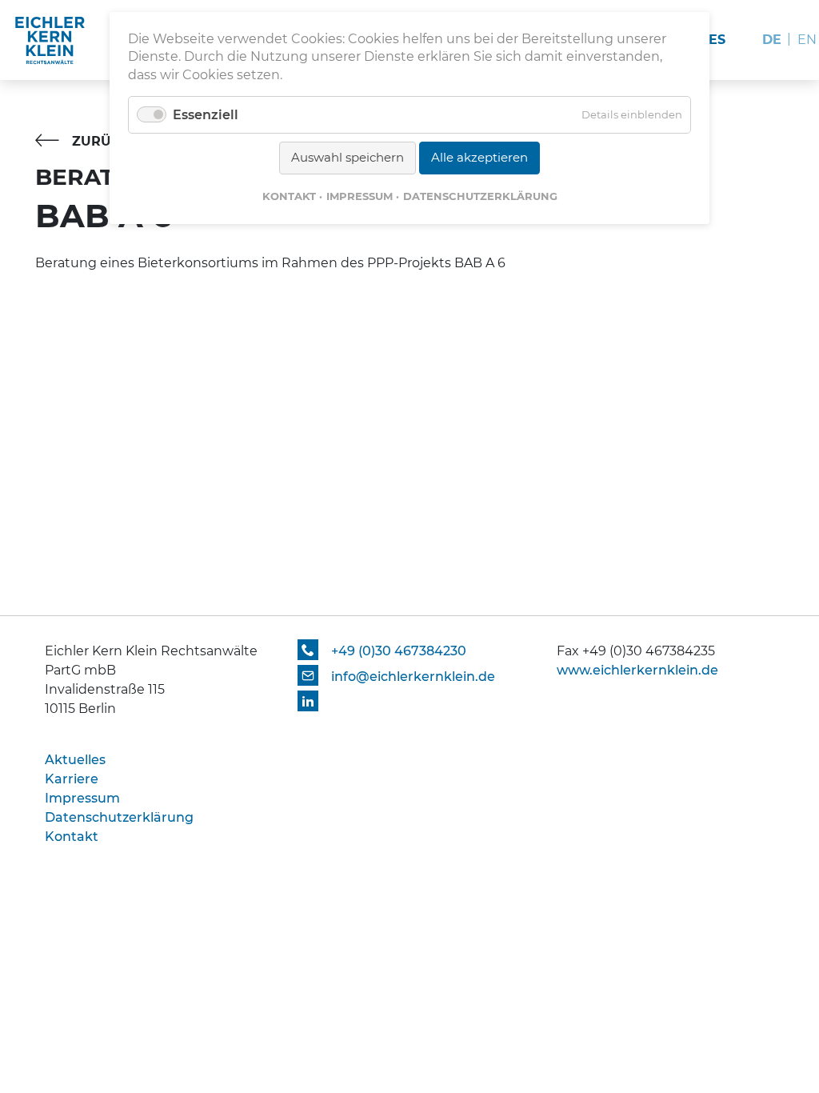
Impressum (359, 196)
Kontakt (289, 196)
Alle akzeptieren (479, 157)
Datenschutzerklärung (480, 196)
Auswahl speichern (347, 157)
